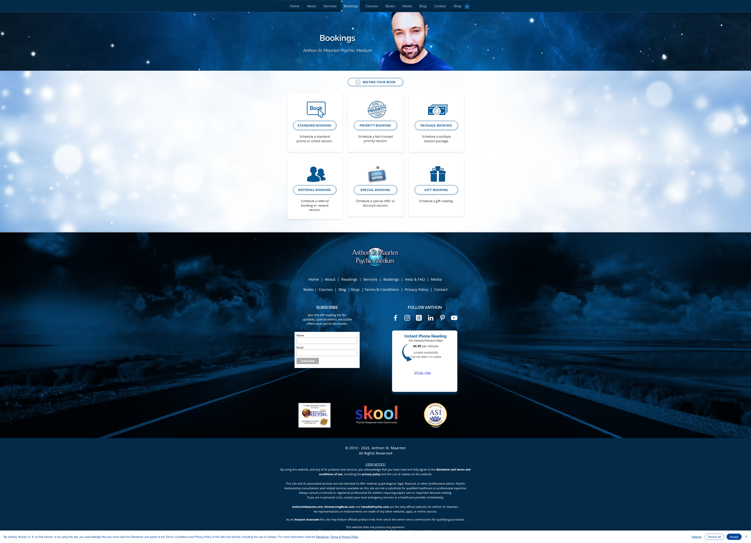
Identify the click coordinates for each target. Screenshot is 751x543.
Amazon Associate (306, 519)
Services (370, 279)
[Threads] (419, 318)
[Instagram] (407, 318)
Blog (343, 289)
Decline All (714, 537)
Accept (734, 537)
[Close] (746, 537)
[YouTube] (454, 318)
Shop (356, 289)
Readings (349, 279)
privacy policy (371, 474)
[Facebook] (395, 318)
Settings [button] (697, 537)
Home (313, 279)
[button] (467, 5)
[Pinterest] (442, 318)
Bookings (392, 279)
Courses (326, 289)
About (330, 279)
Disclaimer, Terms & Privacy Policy (337, 537)
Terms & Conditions (382, 289)
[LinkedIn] (431, 318)
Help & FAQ (415, 279)
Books (308, 289)
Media (436, 279)
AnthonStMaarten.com (307, 507)
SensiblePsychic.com (375, 507)
